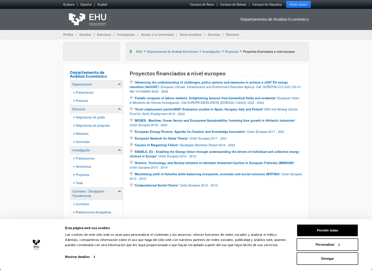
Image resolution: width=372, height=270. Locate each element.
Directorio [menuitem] (232, 34)
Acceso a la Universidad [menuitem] (157, 34)
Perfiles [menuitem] (68, 34)
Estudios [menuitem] (85, 34)
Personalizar (325, 244)
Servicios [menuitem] (214, 34)
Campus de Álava (202, 4)
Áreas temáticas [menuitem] (191, 34)
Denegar (327, 258)
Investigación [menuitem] (126, 34)
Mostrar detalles (77, 257)
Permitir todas (327, 230)
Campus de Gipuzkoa (267, 4)
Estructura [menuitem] (104, 34)
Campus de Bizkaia (233, 4)
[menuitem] (69, 4)
